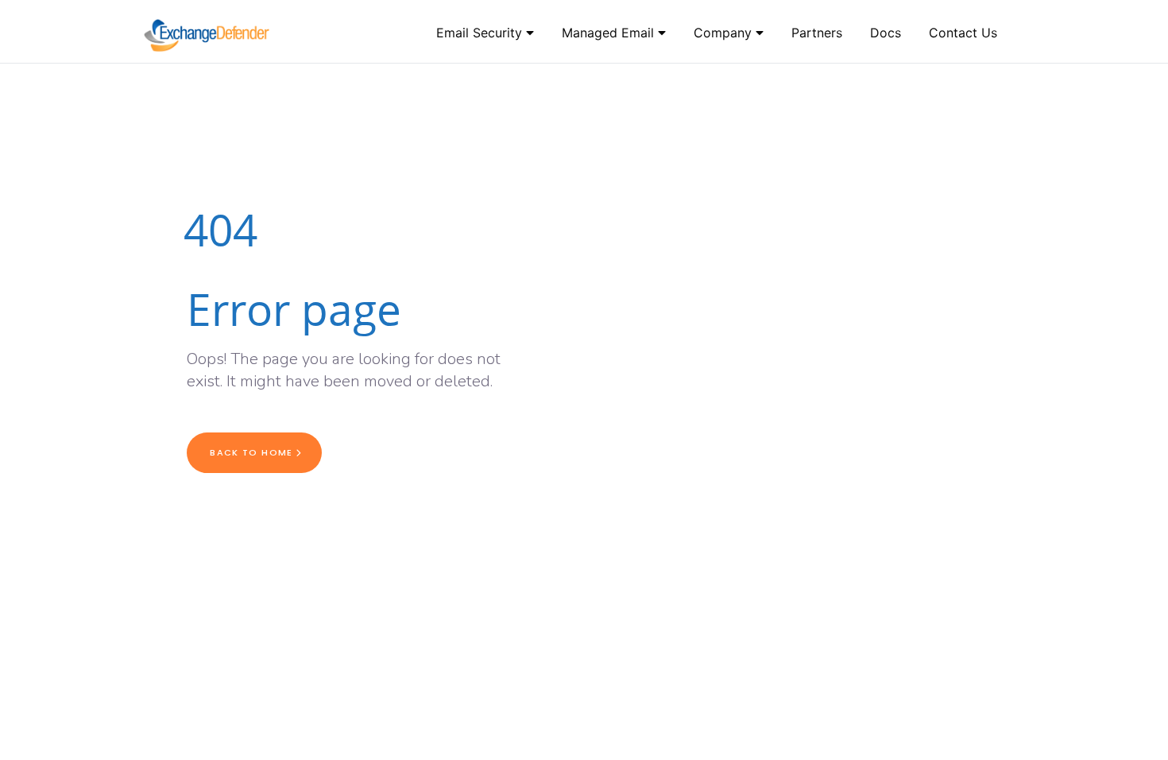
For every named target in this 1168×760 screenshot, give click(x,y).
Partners (816, 33)
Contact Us (963, 33)
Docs (885, 33)
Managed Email (610, 33)
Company (725, 33)
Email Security (481, 33)
